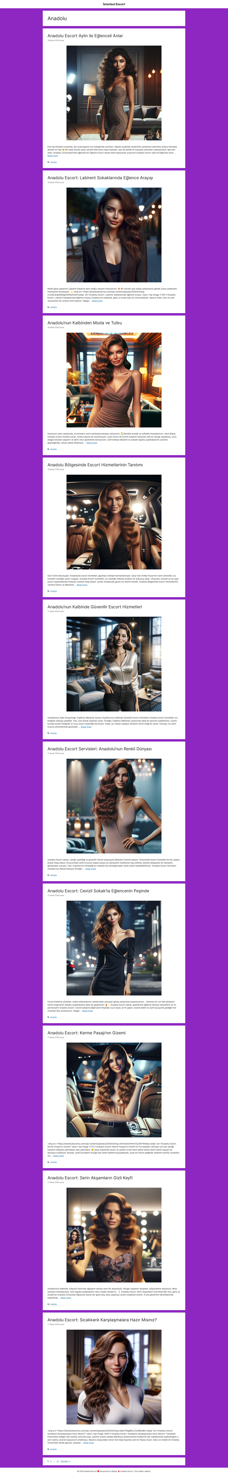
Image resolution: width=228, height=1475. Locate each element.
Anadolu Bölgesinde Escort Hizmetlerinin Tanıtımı (95, 464)
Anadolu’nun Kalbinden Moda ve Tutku (85, 322)
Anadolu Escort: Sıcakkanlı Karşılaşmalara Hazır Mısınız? (102, 1319)
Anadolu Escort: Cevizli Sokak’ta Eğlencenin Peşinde (98, 890)
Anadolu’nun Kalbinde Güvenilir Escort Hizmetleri (95, 606)
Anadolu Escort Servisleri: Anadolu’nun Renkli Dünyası (100, 748)
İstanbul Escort (114, 4)
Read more (53, 156)
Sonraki (65, 1461)
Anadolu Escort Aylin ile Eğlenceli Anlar (85, 35)
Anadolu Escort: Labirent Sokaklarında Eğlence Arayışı (100, 177)
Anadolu (53, 162)
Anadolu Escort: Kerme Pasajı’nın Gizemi (87, 1032)
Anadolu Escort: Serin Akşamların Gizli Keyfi (90, 1177)
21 (58, 1461)
